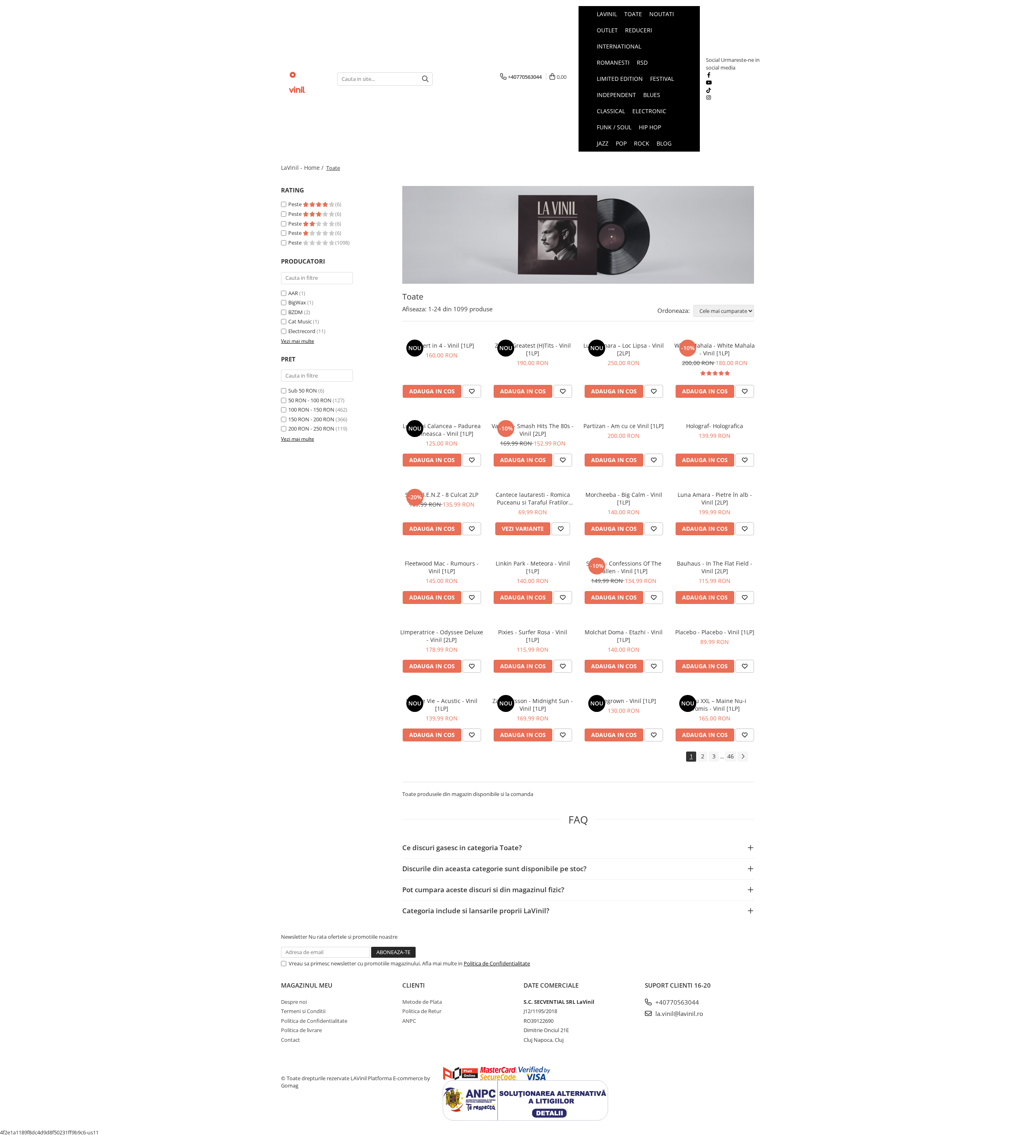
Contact (290, 1039)
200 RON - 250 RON (311, 428)
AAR (293, 293)
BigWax (297, 302)
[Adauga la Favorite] (472, 391)
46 (730, 756)
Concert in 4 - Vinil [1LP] (442, 345)
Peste (295, 204)
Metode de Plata (422, 1001)
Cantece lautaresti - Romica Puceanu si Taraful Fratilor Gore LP (533, 498)
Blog (664, 143)
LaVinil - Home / (303, 167)
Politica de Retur (421, 1011)
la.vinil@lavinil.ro (678, 1013)
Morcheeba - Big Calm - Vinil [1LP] (623, 498)
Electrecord (301, 331)
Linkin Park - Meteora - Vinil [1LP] (533, 567)
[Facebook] (708, 74)
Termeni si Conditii (303, 1011)
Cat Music (300, 321)
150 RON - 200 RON (311, 419)
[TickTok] (708, 90)
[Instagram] (708, 97)
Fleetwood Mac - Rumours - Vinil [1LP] (442, 567)
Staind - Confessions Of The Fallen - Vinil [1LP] (623, 567)
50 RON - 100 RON (310, 400)
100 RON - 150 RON (311, 409)
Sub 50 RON (302, 390)
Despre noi (294, 1001)
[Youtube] (708, 82)
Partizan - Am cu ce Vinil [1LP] (623, 426)
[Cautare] (425, 79)
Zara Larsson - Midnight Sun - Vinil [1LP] (532, 704)
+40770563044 (676, 1002)
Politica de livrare (301, 1030)
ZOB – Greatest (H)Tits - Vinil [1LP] (533, 349)
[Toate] (578, 235)
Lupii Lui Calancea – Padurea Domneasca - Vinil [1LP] (442, 429)
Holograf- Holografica (714, 426)
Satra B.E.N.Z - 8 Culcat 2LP (441, 494)
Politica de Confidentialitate (497, 963)
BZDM (295, 312)
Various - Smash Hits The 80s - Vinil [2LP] (533, 429)
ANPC (409, 1020)
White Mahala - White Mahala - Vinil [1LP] (714, 349)
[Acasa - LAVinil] (303, 79)
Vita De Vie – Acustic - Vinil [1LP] (441, 704)
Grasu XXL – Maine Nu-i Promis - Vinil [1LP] (714, 704)
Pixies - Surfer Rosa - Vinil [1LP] (532, 636)
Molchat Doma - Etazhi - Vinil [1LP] (624, 636)
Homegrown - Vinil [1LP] (623, 701)
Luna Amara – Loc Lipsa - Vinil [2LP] (623, 349)
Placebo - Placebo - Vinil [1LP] (714, 632)
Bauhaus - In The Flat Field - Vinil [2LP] (714, 567)
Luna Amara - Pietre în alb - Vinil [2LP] (715, 498)
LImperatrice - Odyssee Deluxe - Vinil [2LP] (441, 636)
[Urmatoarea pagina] (742, 757)
